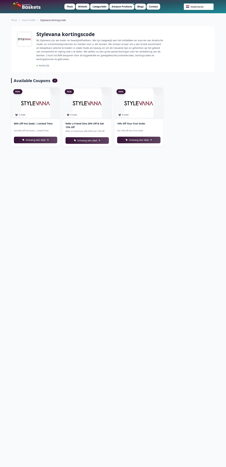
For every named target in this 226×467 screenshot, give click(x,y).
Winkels (82, 6)
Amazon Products (122, 6)
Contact (153, 6)
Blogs (140, 6)
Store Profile (28, 20)
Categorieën (99, 6)
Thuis (70, 6)
